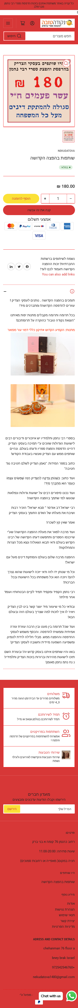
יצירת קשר (67, 921)
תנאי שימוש (67, 915)
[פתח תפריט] (8, 23)
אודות (71, 904)
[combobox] (39, 36)
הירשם (12, 809)
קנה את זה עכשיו (39, 210)
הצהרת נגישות (65, 909)
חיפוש (11, 36)
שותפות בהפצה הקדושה (58, 882)
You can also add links (58, 274)
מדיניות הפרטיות (63, 927)
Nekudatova (66, 150)
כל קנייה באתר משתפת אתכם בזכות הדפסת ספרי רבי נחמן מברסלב (39, 5)
